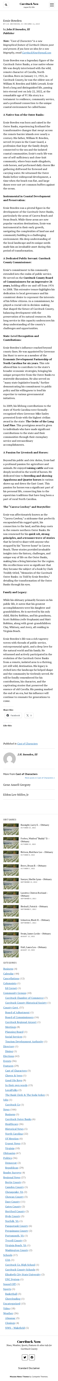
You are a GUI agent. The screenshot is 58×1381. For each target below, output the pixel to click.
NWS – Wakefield (15, 1328)
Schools (7, 1255)
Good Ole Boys (13, 1080)
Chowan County (14, 1197)
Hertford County (15, 1211)
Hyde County (12, 1216)
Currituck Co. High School (20, 1264)
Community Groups (14, 993)
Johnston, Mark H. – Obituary (35, 920)
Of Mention (12, 1138)
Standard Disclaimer (29, 1368)
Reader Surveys (12, 1172)
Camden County (14, 1187)
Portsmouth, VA (14, 1235)
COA (7, 1260)
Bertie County (13, 1182)
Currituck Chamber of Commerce (24, 998)
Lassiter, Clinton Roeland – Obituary (34, 894)
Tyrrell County (14, 1240)
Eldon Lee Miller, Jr (16, 794)
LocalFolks (11, 1090)
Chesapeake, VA (14, 1192)
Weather (8, 1313)
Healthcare (11, 1124)
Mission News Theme (19, 1376)
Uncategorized (11, 1303)
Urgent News (12, 1143)
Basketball (11, 1294)
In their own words (16, 1085)
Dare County (12, 1201)
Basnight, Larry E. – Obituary (35, 824)
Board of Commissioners (19, 1017)
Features (8, 1066)
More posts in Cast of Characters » (40, 778)
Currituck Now (29, 4)
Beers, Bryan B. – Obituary (33, 865)
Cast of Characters (27, 743)
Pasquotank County (16, 1226)
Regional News (11, 1177)
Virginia (9, 1148)
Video (6, 1308)
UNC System (12, 1279)
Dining (9, 1051)
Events (7, 1061)
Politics (7, 1158)
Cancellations (11, 978)
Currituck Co (12, 1104)
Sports (7, 1289)
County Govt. (11, 1007)
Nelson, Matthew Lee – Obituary (37, 852)
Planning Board (14, 1032)
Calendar (8, 973)
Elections (8, 1056)
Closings (10, 1323)
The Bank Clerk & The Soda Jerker (25, 1095)
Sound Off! (9, 1284)
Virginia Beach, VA (15, 1245)
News (6, 1109)
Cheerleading (12, 1298)
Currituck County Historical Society (26, 1002)
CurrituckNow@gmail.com (36, 52)
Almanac (10, 1318)
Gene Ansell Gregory (16, 785)
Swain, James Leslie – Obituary (36, 933)
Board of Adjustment (17, 1012)
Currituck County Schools (20, 1269)
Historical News (14, 1129)
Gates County (13, 1206)
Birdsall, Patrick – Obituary (34, 906)
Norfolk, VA (12, 1221)
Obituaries (9, 1153)
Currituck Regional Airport (21, 1022)
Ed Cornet (11, 988)
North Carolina (14, 1133)
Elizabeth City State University (23, 1274)
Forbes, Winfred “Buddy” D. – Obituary (35, 840)
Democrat (11, 1163)
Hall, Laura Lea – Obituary (34, 947)
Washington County (16, 1250)
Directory (8, 1046)
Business (8, 968)
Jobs (5, 1100)
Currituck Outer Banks (18, 1119)
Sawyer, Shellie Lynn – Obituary (36, 879)
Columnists (9, 983)
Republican (11, 1167)
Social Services (13, 1036)
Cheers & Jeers (13, 1075)
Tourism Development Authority (24, 1041)
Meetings (10, 1027)
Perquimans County (16, 1231)
